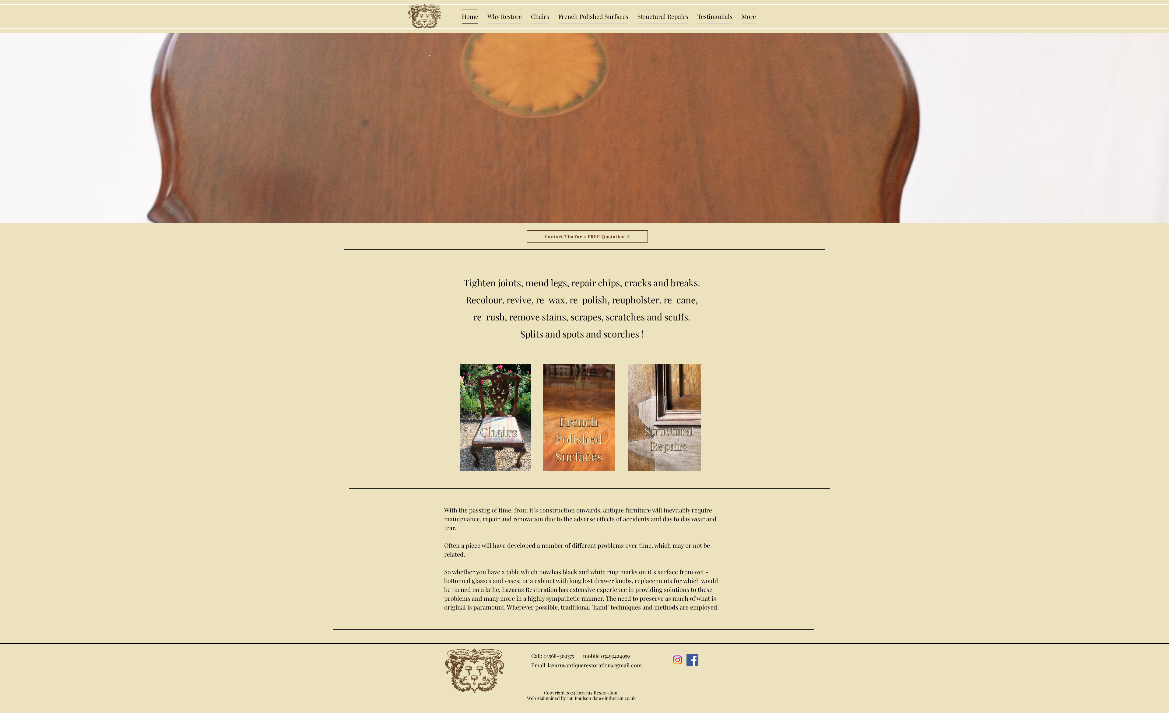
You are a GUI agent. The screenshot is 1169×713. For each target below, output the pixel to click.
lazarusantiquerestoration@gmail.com (595, 665)
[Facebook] (692, 660)
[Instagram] (677, 660)
